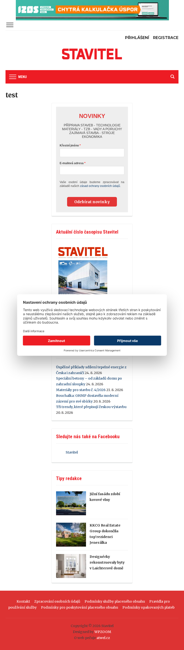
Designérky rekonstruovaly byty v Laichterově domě (107, 562)
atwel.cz (103, 638)
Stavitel (72, 452)
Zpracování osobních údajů (57, 601)
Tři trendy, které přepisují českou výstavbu (91, 407)
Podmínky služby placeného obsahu (115, 601)
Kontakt (23, 601)
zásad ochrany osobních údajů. (100, 186)
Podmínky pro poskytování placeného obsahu (79, 607)
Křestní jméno (69, 145)
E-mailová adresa (72, 163)
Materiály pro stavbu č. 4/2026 (81, 390)
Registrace (165, 37)
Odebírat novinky (92, 201)
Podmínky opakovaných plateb (148, 607)
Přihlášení (137, 37)
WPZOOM (102, 632)
